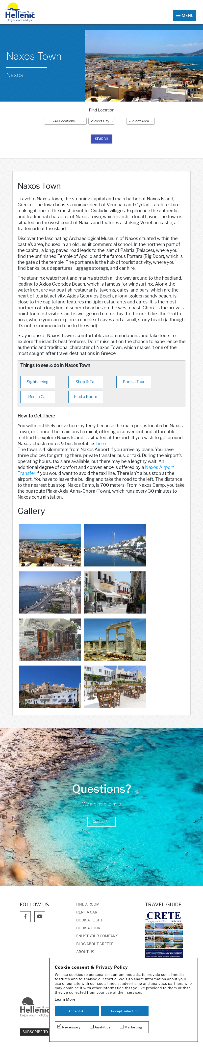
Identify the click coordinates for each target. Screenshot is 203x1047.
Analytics (103, 1027)
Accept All (77, 1011)
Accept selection (125, 1011)
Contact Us (101, 822)
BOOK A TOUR (88, 928)
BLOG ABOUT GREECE (94, 944)
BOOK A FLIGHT (89, 920)
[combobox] (65, 121)
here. (101, 443)
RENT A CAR (86, 912)
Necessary (71, 1027)
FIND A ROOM (88, 904)
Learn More (65, 999)
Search (101, 139)
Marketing (133, 1027)
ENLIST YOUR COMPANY (97, 936)
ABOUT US (85, 952)
